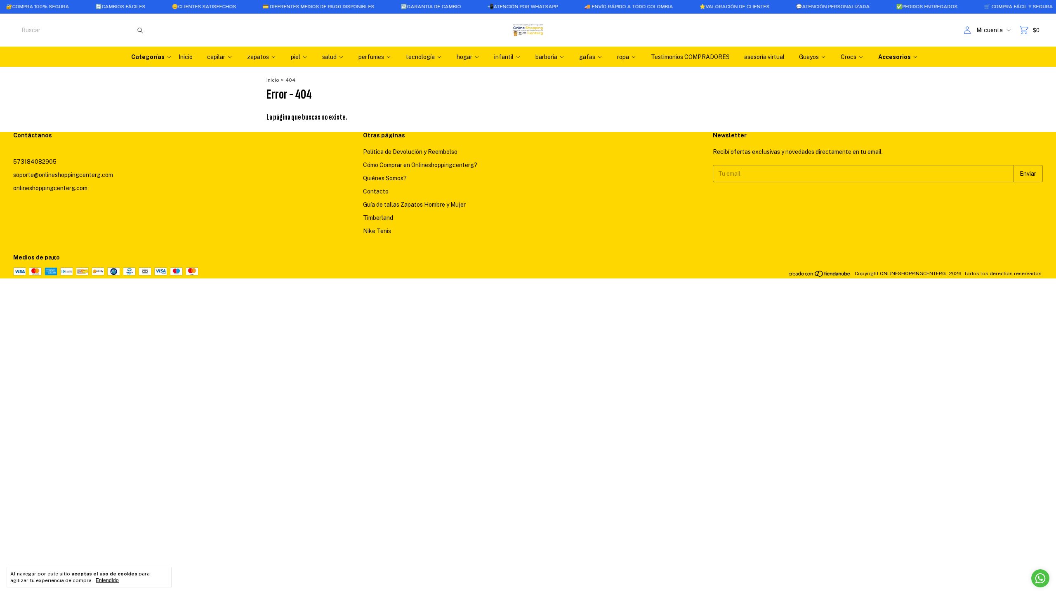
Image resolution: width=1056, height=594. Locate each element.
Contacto (376, 191)
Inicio (186, 57)
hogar (464, 57)
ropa (623, 57)
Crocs (848, 57)
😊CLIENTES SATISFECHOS (187, 6)
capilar (216, 57)
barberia (546, 57)
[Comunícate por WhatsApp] (1040, 578)
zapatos (258, 57)
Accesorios (894, 57)
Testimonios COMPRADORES (690, 57)
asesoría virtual (764, 57)
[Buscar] (140, 30)
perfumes (371, 57)
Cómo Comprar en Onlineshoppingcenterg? (420, 165)
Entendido (107, 580)
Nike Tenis (377, 231)
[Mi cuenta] (967, 30)
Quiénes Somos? (385, 178)
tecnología (420, 57)
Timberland (378, 217)
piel (295, 57)
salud (329, 57)
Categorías (148, 57)
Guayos (809, 57)
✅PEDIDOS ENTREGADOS (909, 6)
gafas (587, 57)
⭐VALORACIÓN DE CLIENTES (717, 6)
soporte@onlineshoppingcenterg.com (63, 175)
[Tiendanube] (820, 275)
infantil (504, 57)
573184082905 (35, 161)
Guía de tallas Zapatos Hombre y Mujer (414, 204)
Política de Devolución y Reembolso (410, 151)
